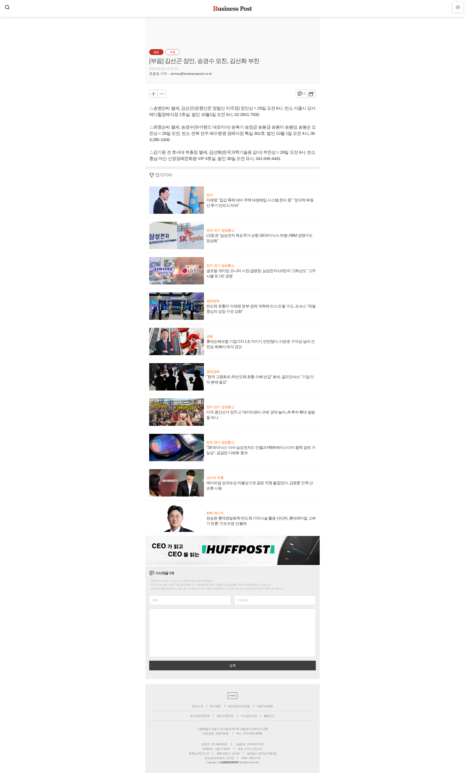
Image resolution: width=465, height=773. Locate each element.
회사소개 (197, 706)
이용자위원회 (264, 706)
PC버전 (232, 696)
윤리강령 (215, 706)
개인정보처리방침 (239, 706)
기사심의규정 (248, 716)
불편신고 (269, 716)
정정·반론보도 (225, 716)
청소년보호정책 (199, 716)
